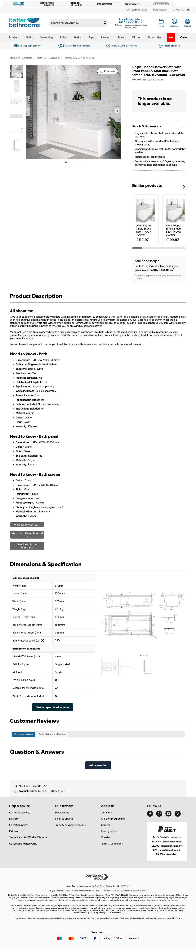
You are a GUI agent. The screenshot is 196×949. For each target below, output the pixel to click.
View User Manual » (27, 524)
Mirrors (136, 37)
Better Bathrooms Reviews (52, 734)
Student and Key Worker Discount (28, 837)
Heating (105, 37)
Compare (109, 71)
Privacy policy (109, 831)
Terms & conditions (112, 843)
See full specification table (52, 707)
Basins (78, 37)
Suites (121, 37)
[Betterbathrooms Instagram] (178, 815)
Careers (105, 824)
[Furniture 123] (132, 4)
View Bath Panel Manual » (27, 535)
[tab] (24, 734)
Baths (29, 37)
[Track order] (161, 22)
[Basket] (187, 21)
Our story (106, 812)
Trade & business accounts (70, 824)
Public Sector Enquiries (136, 10)
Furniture (14, 37)
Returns (13, 831)
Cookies (105, 837)
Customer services (19, 812)
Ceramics (27, 57)
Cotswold (54, 57)
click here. (141, 891)
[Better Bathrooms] (18, 3)
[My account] (174, 22)
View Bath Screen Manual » (27, 546)
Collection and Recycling (23, 843)
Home (13, 57)
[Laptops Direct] (75, 4)
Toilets (63, 37)
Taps (91, 37)
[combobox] (78, 23)
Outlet (183, 37)
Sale (171, 37)
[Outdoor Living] (160, 3)
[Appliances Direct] (46, 4)
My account (62, 812)
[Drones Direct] (103, 4)
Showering (46, 37)
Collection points (18, 824)
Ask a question (98, 765)
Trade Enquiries (160, 10)
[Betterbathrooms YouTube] (168, 815)
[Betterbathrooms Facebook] (150, 815)
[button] (117, 110)
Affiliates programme (113, 818)
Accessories (154, 37)
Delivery (14, 818)
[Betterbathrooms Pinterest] (159, 815)
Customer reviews (23, 734)
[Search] (105, 23)
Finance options (64, 818)
